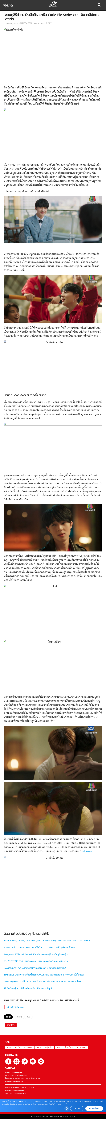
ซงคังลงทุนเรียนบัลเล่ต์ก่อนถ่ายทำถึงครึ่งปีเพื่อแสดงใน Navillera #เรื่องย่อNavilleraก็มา (42, 982)
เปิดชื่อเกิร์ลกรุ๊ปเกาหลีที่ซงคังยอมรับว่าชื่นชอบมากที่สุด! (28, 988)
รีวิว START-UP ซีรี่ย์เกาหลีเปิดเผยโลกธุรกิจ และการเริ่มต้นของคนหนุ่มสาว (36, 961)
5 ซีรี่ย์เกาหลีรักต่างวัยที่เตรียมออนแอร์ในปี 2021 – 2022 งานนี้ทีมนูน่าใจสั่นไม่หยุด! (40, 948)
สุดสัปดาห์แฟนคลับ (15, 1007)
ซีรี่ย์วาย (19, 1017)
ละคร (28, 1017)
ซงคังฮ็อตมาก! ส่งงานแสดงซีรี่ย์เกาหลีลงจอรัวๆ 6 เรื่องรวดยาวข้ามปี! (35, 968)
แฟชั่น (17, 1047)
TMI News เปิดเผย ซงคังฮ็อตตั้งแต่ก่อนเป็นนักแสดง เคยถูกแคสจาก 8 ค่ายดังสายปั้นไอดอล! (44, 975)
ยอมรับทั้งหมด (94, 1108)
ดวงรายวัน (81, 1047)
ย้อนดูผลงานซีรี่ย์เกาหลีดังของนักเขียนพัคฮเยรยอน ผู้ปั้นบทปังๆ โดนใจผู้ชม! (36, 954)
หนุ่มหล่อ (48, 1047)
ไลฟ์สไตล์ (69, 1047)
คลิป (9, 1047)
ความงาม (28, 1047)
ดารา (39, 1047)
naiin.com (87, 851)
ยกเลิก (77, 1108)
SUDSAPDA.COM (25, 23)
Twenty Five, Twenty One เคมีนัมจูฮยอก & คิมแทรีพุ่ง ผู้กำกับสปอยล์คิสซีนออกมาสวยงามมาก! (47, 941)
